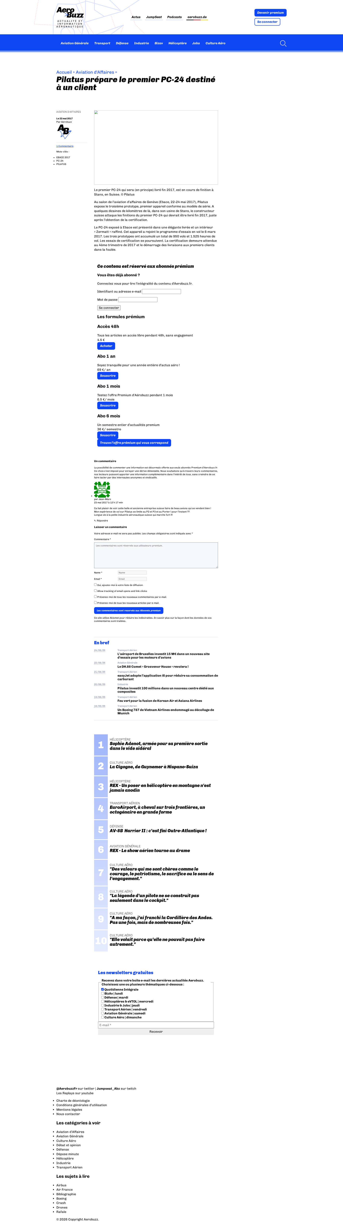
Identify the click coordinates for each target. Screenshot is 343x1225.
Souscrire (108, 376)
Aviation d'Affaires (95, 72)
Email (98, 579)
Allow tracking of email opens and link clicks (122, 591)
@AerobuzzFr (66, 1088)
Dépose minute (67, 1154)
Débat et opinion (68, 1145)
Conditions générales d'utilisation (81, 1105)
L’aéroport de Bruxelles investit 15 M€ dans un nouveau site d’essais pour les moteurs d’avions (164, 655)
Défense (122, 43)
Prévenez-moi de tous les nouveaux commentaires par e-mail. (132, 597)
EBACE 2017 (63, 157)
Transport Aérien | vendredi (125, 1009)
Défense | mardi (116, 997)
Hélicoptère (178, 43)
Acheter (106, 346)
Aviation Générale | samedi (124, 1013)
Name (98, 572)
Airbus (61, 1185)
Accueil (64, 72)
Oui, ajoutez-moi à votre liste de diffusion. (120, 585)
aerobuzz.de (197, 17)
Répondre (102, 520)
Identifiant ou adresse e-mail (119, 291)
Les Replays (65, 1093)
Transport (102, 43)
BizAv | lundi (113, 993)
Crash (61, 1203)
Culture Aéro (215, 43)
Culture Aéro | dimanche (123, 1017)
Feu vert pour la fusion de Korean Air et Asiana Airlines (160, 701)
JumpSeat (154, 17)
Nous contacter (68, 1114)
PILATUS (61, 164)
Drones (61, 1207)
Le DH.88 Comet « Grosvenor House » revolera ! (153, 666)
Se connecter (267, 22)
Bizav (159, 43)
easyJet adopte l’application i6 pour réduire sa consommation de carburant (168, 677)
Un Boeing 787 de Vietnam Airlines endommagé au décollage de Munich (166, 711)
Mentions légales (69, 1109)
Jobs (196, 43)
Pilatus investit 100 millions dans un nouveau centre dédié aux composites (166, 689)
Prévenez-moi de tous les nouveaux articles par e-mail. (128, 603)
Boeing (61, 1198)
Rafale (61, 1212)
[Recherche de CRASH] (282, 43)
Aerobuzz (66, 121)
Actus (136, 17)
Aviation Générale (75, 43)
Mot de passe (107, 299)
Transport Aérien (127, 650)
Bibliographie (66, 1194)
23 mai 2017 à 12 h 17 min (108, 502)
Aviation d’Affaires (70, 1132)
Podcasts (174, 17)
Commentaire (102, 539)
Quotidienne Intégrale (121, 989)
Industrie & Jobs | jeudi (122, 1005)
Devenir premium (270, 12)
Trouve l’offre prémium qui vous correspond (134, 443)
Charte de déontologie (73, 1101)
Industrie (141, 43)
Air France (64, 1189)
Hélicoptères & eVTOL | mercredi (128, 1001)
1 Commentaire (64, 146)
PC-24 (59, 160)
